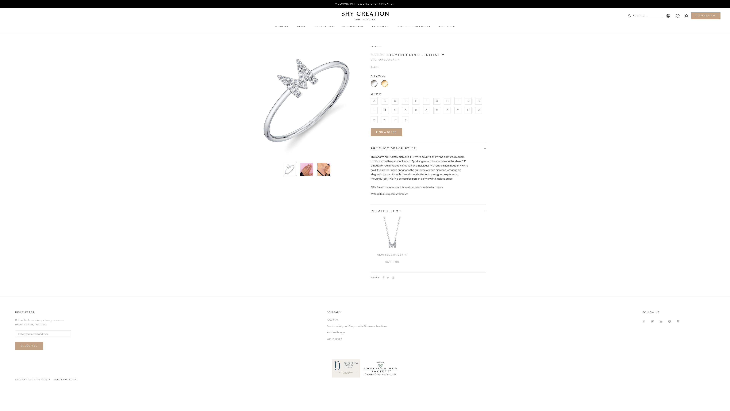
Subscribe (29, 346)
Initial (376, 46)
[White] (374, 83)
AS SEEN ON (381, 26)
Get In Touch (334, 339)
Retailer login (706, 16)
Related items (386, 211)
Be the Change (336, 332)
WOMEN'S (282, 26)
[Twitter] (388, 277)
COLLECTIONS (324, 26)
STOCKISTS (447, 26)
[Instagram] (661, 321)
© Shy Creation (65, 380)
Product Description (394, 148)
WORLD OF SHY (353, 26)
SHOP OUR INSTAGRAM (414, 26)
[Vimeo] (678, 321)
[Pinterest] (393, 277)
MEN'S (301, 26)
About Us (332, 320)
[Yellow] (384, 83)
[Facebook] (383, 277)
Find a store (386, 132)
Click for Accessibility (33, 380)
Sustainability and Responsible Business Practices (357, 326)
